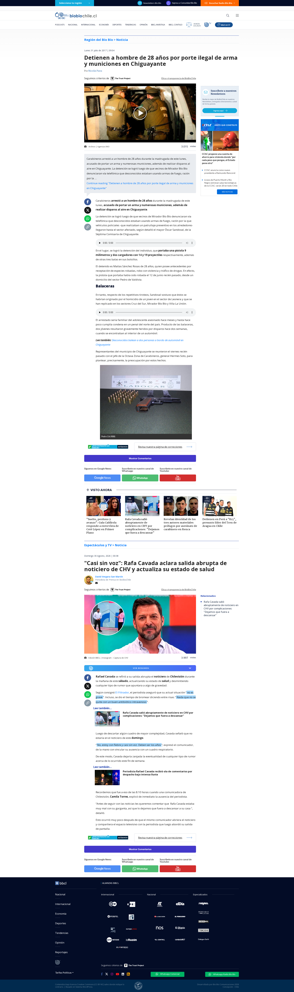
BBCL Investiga (158, 24)
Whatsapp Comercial (169, 974)
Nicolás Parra (95, 71)
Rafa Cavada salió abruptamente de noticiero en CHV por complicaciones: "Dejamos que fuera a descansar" (158, 714)
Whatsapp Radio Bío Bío (224, 974)
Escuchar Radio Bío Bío (220, 3)
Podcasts (59, 24)
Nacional (72, 24)
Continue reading (140, 185)
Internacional (88, 24)
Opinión (143, 24)
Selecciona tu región (70, 3)
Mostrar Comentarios (140, 458)
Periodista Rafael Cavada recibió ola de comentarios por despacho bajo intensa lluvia (157, 773)
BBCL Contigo (175, 24)
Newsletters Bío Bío (152, 3)
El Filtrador (122, 692)
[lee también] (108, 718)
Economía (104, 24)
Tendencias (130, 24)
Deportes (117, 24)
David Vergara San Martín (109, 576)
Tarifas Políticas (63, 972)
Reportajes (61, 952)
